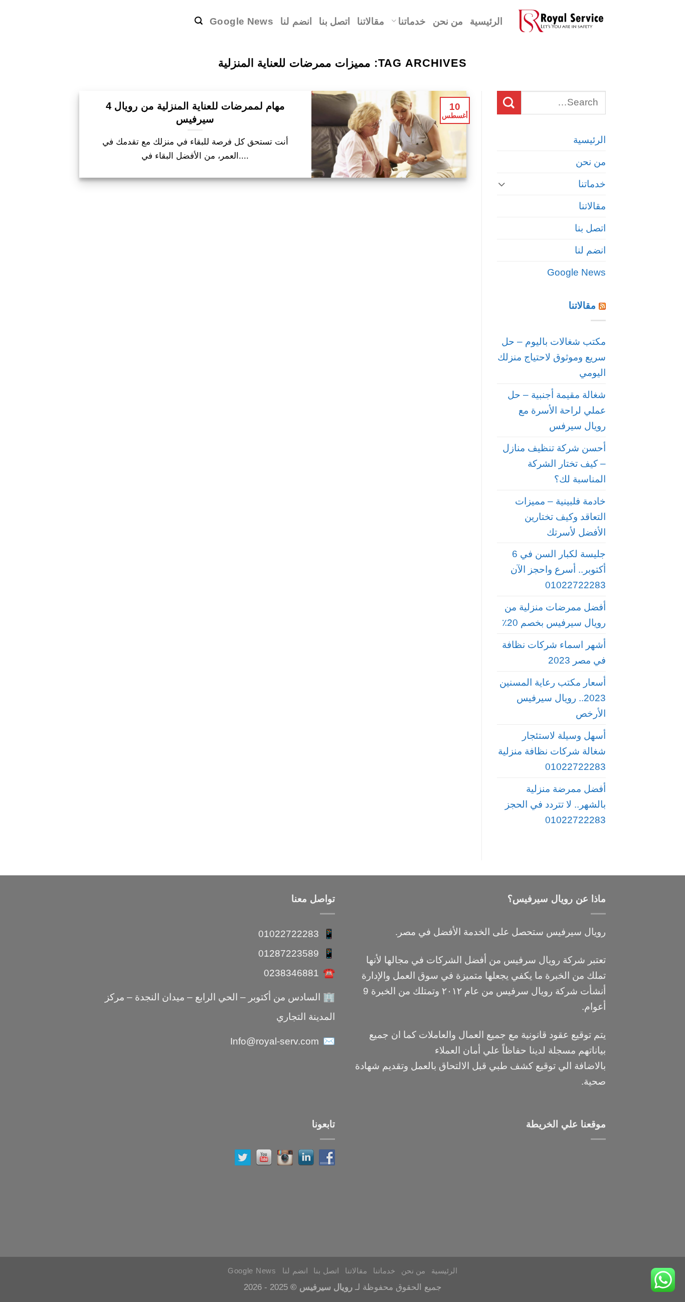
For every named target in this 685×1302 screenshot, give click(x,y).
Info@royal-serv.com (274, 1041)
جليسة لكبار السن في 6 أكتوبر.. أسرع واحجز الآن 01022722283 (558, 569)
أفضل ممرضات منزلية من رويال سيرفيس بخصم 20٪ (554, 614)
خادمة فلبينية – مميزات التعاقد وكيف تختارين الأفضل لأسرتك (560, 516)
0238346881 (291, 972)
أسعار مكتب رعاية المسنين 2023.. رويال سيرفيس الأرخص (552, 698)
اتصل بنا (334, 21)
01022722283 (288, 933)
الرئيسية (486, 21)
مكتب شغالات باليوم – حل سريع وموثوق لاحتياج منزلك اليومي (551, 357)
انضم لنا (295, 21)
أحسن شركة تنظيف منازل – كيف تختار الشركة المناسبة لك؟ (554, 463)
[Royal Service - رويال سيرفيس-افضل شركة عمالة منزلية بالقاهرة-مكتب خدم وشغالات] (562, 21)
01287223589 (288, 953)
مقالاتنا (370, 21)
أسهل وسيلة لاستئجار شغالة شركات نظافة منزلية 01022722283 (552, 751)
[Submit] (509, 102)
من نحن (448, 21)
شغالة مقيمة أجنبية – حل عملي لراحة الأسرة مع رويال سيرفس (556, 410)
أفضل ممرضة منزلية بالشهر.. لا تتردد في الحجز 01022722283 (555, 804)
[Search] (199, 21)
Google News (241, 21)
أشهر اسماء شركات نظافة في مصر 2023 (554, 652)
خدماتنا (412, 21)
